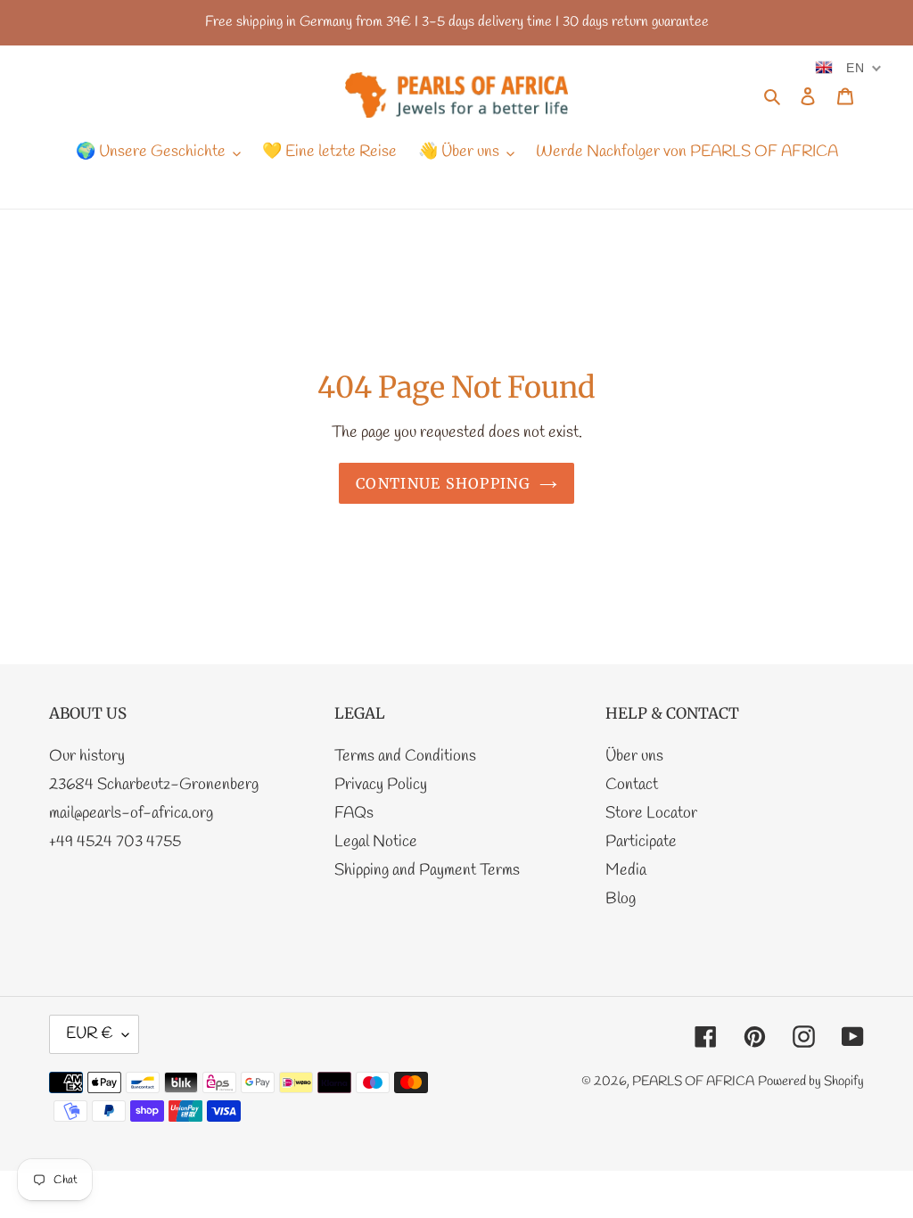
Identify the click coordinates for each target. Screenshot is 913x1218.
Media (625, 870)
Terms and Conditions (405, 756)
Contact (631, 784)
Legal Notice (375, 841)
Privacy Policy (380, 784)
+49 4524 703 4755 (115, 841)
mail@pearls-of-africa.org (131, 813)
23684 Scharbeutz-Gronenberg (154, 784)
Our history (87, 756)
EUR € (89, 1033)
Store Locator (651, 813)
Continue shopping (443, 483)
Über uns (634, 756)
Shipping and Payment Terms (427, 870)
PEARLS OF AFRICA (693, 1081)
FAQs (354, 813)
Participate (641, 841)
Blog (620, 898)
